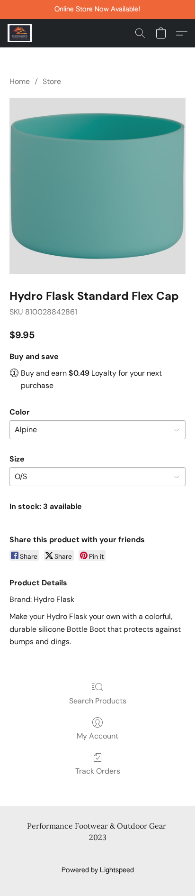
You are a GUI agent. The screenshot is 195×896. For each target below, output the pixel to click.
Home (19, 81)
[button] (20, 33)
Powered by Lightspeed (98, 870)
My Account (97, 736)
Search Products (97, 701)
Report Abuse (98, 854)
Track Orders (97, 771)
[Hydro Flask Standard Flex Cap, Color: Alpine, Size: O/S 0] (97, 186)
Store (52, 81)
